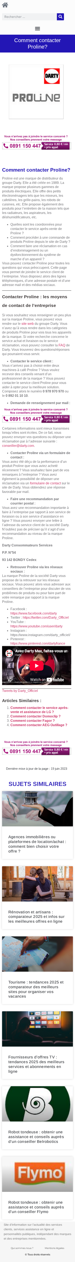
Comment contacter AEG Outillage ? (38, 725)
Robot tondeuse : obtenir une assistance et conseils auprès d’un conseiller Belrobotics (36, 1137)
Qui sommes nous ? (22, 1248)
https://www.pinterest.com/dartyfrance (37, 643)
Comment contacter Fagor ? (32, 720)
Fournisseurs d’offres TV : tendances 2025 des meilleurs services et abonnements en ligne (36, 1064)
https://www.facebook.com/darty (33, 613)
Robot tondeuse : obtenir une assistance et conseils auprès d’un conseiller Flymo (36, 1207)
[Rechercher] (60, 16)
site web (27, 323)
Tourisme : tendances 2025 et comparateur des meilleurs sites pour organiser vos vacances (36, 989)
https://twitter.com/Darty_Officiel (46, 617)
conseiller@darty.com (18, 445)
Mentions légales (54, 1248)
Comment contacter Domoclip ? (35, 716)
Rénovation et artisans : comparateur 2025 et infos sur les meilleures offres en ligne (36, 917)
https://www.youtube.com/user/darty (36, 626)
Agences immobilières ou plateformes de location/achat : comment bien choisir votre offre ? (37, 844)
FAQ (62, 345)
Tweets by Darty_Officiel (20, 691)
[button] (38, 28)
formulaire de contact (45, 483)
